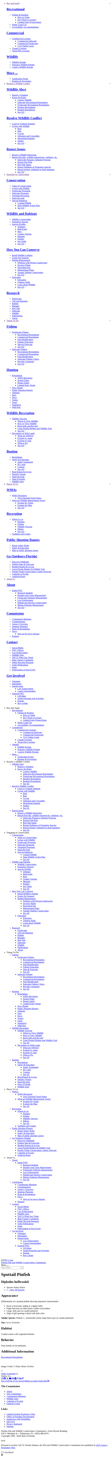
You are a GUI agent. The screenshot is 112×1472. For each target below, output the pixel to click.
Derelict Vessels (19, 474)
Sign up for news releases (28, 634)
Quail (14, 402)
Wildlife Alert (16, 89)
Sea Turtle (21, 241)
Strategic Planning (20, 626)
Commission (15, 613)
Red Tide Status (24, 164)
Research (13, 293)
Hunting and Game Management (31, 595)
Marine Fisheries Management (30, 605)
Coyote (20, 133)
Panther (20, 239)
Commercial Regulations (28, 337)
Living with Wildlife (21, 126)
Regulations (17, 375)
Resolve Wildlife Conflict (24, 118)
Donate (20, 701)
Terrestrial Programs (20, 196)
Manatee (21, 236)
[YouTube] (10, 1378)
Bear (19, 129)
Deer (14, 395)
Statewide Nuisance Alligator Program (34, 160)
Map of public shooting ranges (25, 550)
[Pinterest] (22, 1378)
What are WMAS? (25, 436)
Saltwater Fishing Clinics (28, 359)
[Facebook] (5, 1378)
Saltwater (16, 311)
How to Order (23, 17)
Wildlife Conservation (21, 219)
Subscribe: (42, 1381)
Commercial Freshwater (27, 43)
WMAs (12, 490)
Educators (21, 280)
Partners (15, 636)
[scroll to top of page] (2, 1371)
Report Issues (16, 149)
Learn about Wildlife (26, 285)
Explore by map (24, 441)
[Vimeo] (13, 1378)
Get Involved (16, 675)
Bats (19, 131)
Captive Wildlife (24, 100)
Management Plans (25, 270)
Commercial (15, 33)
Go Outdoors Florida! (22, 556)
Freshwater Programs (21, 191)
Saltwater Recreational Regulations (32, 102)
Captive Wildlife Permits (22, 67)
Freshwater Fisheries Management (32, 598)
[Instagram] (2, 1378)
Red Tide (16, 308)
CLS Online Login (25, 46)
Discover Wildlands (20, 562)
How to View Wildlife (27, 423)
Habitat (15, 303)
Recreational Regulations (28, 335)
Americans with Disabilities (18, 1419)
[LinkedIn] (20, 1378)
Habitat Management (21, 260)
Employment (17, 686)
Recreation (14, 513)
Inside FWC (17, 590)
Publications (17, 316)
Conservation (16, 180)
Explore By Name (25, 503)
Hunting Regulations (26, 107)
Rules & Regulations (21, 629)
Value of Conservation (21, 186)
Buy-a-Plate (22, 703)
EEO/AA (11, 1421)
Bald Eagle (22, 229)
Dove (14, 397)
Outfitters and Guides (21, 534)
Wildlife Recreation (20, 413)
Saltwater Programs (20, 193)
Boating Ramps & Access (23, 567)
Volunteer (16, 681)
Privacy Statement (14, 1424)
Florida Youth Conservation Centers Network (31, 571)
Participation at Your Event (23, 670)
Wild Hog (16, 407)
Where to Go (17, 519)
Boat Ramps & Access (21, 472)
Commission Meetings (21, 619)
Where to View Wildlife (27, 421)
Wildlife (12, 56)
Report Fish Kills (24, 162)
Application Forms (20, 79)
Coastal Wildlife (24, 203)
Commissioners (18, 621)
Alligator (21, 227)
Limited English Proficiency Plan (21, 1414)
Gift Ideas (21, 696)
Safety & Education (20, 459)
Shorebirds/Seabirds (26, 138)
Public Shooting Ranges (22, 390)
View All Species (16, 1290)
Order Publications (20, 665)
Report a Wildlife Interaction (24, 155)
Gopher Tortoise (24, 234)
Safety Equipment (25, 462)
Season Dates (23, 380)
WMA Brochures (24, 378)
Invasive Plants (23, 265)
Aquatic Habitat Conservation (30, 272)
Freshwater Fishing (20, 332)
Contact (12, 642)
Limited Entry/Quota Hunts (29, 22)
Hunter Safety (23, 383)
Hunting (12, 370)
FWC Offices (18, 650)
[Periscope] (18, 1378)
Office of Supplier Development (20, 1417)
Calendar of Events (20, 574)
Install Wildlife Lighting (22, 255)
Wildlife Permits (19, 62)
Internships (16, 684)
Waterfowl (16, 405)
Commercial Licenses (21, 38)
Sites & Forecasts (24, 344)
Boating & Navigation (21, 81)
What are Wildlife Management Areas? (28, 500)
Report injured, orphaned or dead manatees (35, 169)
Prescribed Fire (23, 267)
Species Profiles (19, 224)
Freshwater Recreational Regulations (33, 105)
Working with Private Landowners (32, 263)
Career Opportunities (26, 691)
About (14, 318)
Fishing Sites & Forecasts (23, 564)
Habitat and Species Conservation (32, 603)
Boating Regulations (26, 110)
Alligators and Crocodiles (28, 136)
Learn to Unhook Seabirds (23, 124)
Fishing (12, 326)
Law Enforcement (25, 600)
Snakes (20, 141)
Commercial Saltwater (27, 41)
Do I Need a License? (26, 20)
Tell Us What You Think (22, 657)
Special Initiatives (19, 200)
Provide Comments (25, 361)
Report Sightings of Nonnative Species (34, 167)
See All (20, 112)
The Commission (14, 1394)
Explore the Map (24, 505)
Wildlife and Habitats (22, 213)
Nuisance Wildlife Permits (23, 65)
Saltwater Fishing (19, 349)
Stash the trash (18, 198)
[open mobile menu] (8, 1265)
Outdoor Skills (23, 282)
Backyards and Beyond (27, 426)
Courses (20, 467)
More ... (12, 73)
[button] (13, 3)
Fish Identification (25, 339)
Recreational (16, 9)
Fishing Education (25, 342)
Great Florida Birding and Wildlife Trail (34, 428)
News (14, 631)
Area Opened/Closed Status (29, 498)
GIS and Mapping (20, 301)
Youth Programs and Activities (30, 698)
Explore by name (24, 438)
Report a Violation (20, 95)
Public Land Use (19, 24)
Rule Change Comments (22, 660)
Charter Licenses (19, 48)
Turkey (15, 400)
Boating (12, 451)
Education (16, 277)
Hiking (20, 529)
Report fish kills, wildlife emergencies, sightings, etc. (34, 157)
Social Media (17, 648)
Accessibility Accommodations (25, 27)
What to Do (22, 443)
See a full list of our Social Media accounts (19, 1381)
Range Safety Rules (20, 545)
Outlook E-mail (13, 1403)
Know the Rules (19, 97)
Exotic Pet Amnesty (20, 258)
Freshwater (17, 299)
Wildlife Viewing (19, 419)
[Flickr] (15, 1378)
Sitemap (10, 1426)
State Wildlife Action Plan (28, 205)
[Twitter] (7, 1378)
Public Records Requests (22, 662)
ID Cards (21, 464)
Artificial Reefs (18, 576)
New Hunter (17, 388)
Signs (14, 667)
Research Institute (25, 593)
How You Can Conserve (23, 249)
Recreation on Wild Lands (23, 433)
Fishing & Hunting (20, 15)
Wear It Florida (18, 479)
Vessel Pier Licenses (21, 51)
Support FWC (18, 693)
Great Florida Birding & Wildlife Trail (28, 569)
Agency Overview (20, 624)
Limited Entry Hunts (26, 385)
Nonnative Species (20, 222)
